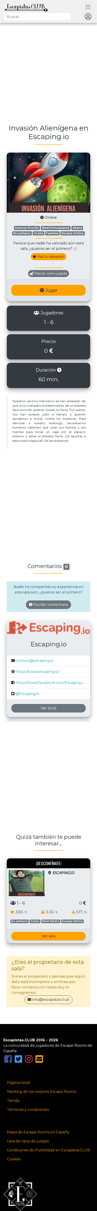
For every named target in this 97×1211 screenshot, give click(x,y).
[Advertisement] (48, 71)
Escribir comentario (50, 604)
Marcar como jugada (50, 273)
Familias (52, 233)
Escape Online (73, 233)
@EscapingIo (27, 694)
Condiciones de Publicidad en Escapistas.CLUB (48, 1150)
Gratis (38, 233)
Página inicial (18, 1082)
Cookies (14, 1159)
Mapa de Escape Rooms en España (38, 1132)
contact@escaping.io (34, 660)
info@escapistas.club (50, 999)
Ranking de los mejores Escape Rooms (41, 1091)
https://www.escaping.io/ (37, 672)
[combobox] (37, 16)
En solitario (22, 233)
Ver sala (48, 936)
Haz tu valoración (50, 257)
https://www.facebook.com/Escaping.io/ (51, 683)
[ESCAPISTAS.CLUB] (26, 7)
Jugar (51, 290)
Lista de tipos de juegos (28, 1141)
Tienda (13, 1100)
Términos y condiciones (28, 1109)
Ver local (48, 708)
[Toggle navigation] (88, 6)
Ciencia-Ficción (27, 228)
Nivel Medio (50, 921)
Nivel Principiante (55, 228)
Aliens (77, 228)
